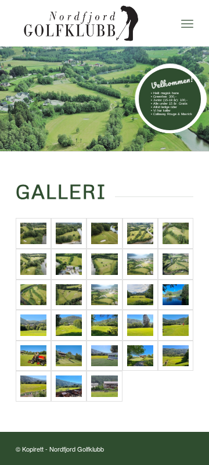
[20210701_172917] (104, 325)
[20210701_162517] (140, 356)
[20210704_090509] (140, 295)
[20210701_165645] (33, 356)
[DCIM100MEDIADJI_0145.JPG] (175, 233)
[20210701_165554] (69, 356)
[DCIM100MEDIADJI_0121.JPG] (104, 264)
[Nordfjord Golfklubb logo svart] (87, 23)
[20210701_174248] (69, 325)
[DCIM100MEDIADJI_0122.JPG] (69, 264)
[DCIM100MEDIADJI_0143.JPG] (33, 264)
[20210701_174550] (33, 325)
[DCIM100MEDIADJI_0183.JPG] (69, 233)
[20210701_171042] (140, 325)
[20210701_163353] (104, 356)
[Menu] (187, 23)
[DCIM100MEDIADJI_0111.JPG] (175, 264)
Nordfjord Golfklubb (76, 448)
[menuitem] (187, 23)
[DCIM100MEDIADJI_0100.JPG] (33, 295)
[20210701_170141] (175, 325)
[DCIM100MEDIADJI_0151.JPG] (140, 233)
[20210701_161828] (69, 386)
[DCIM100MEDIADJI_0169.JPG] (104, 233)
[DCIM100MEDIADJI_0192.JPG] (33, 233)
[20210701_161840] (33, 386)
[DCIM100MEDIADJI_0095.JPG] (69, 295)
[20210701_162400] (175, 356)
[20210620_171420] (104, 386)
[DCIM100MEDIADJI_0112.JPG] (140, 264)
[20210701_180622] (175, 295)
